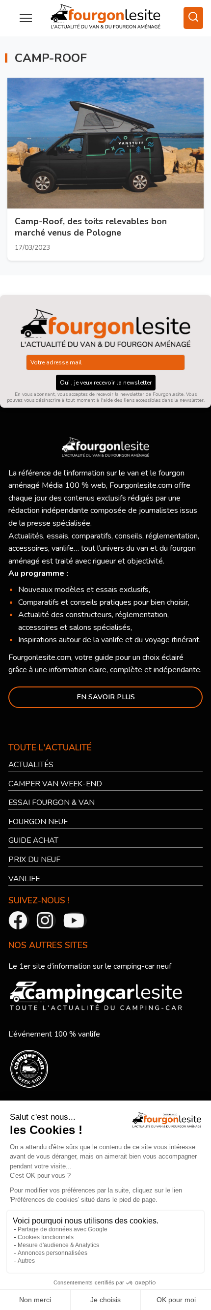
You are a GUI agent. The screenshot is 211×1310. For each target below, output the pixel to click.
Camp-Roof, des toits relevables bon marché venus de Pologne (91, 227)
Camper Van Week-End (57, 783)
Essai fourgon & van (53, 803)
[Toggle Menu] (26, 18)
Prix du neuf (35, 860)
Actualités (32, 765)
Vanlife (24, 878)
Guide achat (34, 840)
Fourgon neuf (39, 822)
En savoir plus (106, 697)
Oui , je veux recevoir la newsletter (106, 383)
